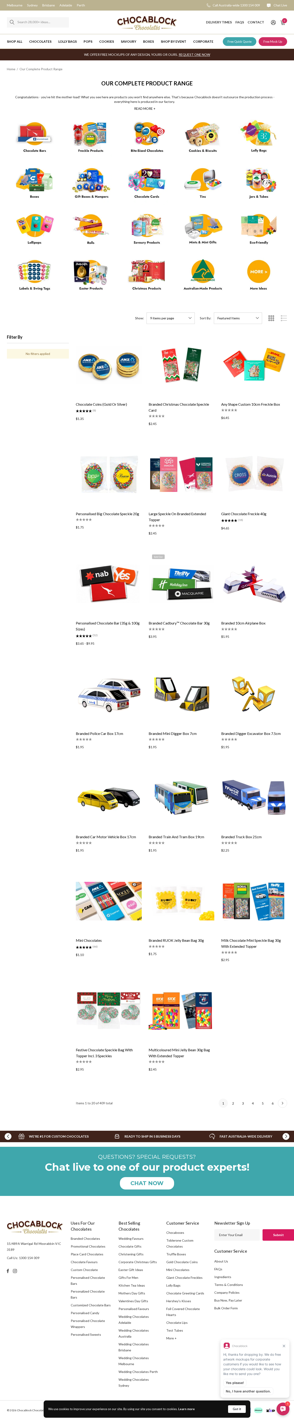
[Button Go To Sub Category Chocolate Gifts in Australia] (91, 185)
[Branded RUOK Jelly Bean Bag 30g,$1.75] (182, 901)
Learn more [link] (186, 1409)
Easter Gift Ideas (131, 1270)
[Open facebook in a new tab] (8, 1271)
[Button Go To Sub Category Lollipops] (35, 231)
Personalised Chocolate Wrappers (88, 1324)
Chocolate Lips (177, 1322)
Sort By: (205, 318)
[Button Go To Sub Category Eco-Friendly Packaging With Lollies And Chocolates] (259, 231)
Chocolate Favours (84, 1262)
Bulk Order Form (226, 1308)
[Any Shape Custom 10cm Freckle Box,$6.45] (254, 365)
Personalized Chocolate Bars (88, 1294)
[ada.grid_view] (271, 318)
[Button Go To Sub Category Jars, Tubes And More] (259, 185)
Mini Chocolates (177, 1270)
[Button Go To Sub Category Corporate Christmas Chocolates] (147, 277)
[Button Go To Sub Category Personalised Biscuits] (203, 139)
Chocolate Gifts (130, 1246)
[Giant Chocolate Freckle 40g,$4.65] (254, 474)
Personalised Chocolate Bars (88, 1280)
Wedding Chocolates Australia (134, 1333)
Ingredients (222, 1277)
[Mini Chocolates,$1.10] (109, 901)
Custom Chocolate (84, 1270)
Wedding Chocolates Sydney (134, 1382)
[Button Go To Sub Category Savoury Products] (147, 231)
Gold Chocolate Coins (182, 1262)
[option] (53, 1136)
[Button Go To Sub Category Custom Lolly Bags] (259, 139)
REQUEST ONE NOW (194, 54)
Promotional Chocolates (88, 1246)
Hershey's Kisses (178, 1301)
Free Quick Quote (240, 41)
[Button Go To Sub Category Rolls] (91, 231)
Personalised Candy (85, 1313)
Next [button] (286, 1136)
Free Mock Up (272, 41)
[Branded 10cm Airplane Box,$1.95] (254, 584)
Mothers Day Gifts (132, 1293)
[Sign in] (273, 22)
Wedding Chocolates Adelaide (134, 1319)
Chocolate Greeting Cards (185, 1293)
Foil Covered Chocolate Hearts (183, 1312)
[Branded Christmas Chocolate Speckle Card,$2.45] (182, 365)
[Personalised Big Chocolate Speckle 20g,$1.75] (109, 474)
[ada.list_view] (284, 318)
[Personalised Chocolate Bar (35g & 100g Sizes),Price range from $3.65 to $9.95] (109, 584)
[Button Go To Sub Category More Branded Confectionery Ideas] (259, 277)
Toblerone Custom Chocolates (179, 1243)
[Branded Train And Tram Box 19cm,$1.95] (182, 798)
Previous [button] (8, 1136)
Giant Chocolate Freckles (184, 1277)
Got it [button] (237, 1409)
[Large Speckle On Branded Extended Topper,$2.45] (182, 474)
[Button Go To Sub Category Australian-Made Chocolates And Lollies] (203, 277)
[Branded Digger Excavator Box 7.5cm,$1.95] (254, 694)
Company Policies (227, 1292)
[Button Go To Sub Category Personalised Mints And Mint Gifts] (203, 231)
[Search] (12, 22)
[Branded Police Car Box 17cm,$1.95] (109, 694)
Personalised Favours (134, 1309)
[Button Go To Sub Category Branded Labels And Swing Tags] (35, 277)
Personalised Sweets (86, 1334)
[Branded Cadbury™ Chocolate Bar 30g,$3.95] (182, 584)
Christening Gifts (131, 1254)
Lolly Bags (173, 1285)
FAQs (218, 1269)
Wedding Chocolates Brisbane (134, 1347)
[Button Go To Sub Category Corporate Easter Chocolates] (91, 277)
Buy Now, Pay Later (228, 1300)
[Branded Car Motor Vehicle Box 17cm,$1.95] (109, 798)
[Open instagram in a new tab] (15, 1271)
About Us (221, 1261)
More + (171, 1338)
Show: (139, 318)
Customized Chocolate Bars (91, 1305)
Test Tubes (174, 1330)
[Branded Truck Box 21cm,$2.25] (254, 798)
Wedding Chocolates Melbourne (134, 1361)
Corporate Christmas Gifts (138, 1262)
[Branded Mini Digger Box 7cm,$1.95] (182, 694)
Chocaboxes (175, 1232)
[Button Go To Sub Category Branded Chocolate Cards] (147, 185)
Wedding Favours (131, 1238)
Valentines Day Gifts (133, 1301)
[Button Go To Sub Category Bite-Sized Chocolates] (147, 139)
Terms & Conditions (228, 1285)
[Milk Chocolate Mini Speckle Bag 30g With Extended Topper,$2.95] (254, 901)
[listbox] (238, 318)
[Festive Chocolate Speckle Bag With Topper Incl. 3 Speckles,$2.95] (109, 1010)
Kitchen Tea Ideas (132, 1285)
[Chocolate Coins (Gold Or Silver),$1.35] (109, 365)
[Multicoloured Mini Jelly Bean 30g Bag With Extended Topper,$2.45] (182, 1010)
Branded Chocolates (85, 1238)
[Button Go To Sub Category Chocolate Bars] (35, 139)
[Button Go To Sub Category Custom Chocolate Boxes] (35, 185)
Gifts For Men (128, 1277)
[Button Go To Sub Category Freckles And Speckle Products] (91, 139)
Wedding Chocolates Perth (138, 1372)
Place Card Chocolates (87, 1254)
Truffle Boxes (176, 1254)
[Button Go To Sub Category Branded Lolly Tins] (203, 185)
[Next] (282, 1103)
